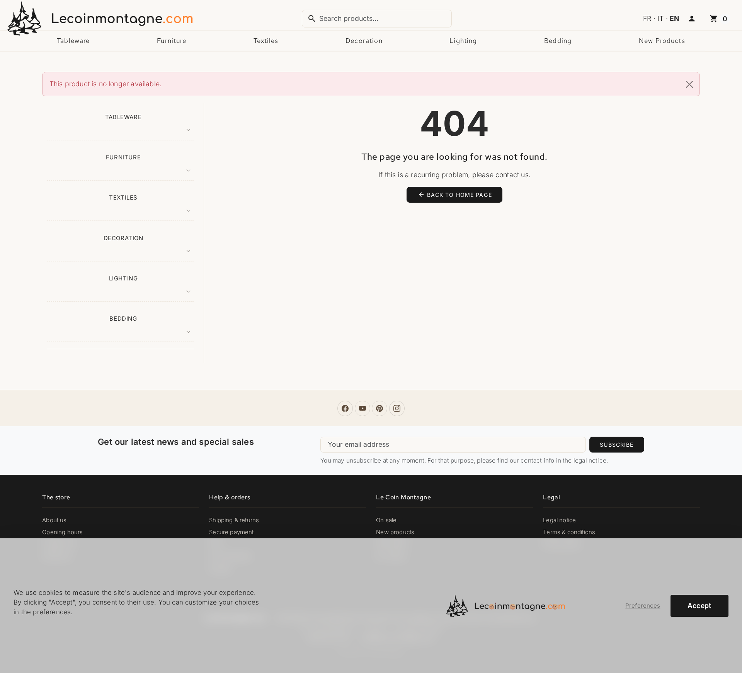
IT (660, 18)
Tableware (73, 40)
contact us (512, 175)
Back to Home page (455, 194)
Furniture (171, 40)
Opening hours (62, 532)
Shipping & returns (234, 520)
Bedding (558, 40)
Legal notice (559, 520)
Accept (699, 605)
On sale (386, 520)
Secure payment (231, 532)
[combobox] (377, 18)
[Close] (689, 84)
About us (54, 520)
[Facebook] (345, 408)
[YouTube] (362, 408)
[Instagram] (397, 408)
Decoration (364, 40)
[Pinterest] (379, 408)
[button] (691, 19)
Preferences (642, 605)
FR (647, 18)
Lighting (463, 40)
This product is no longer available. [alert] (105, 84)
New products (662, 40)
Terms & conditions (569, 532)
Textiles (266, 40)
